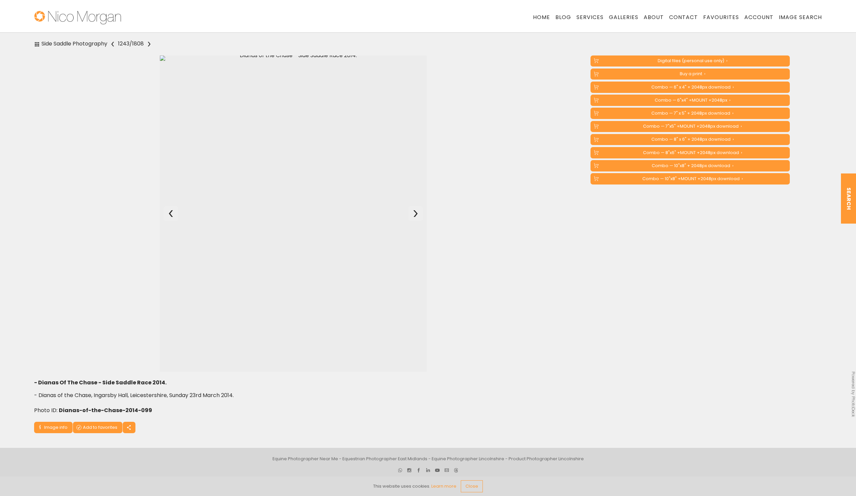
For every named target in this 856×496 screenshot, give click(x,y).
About (654, 17)
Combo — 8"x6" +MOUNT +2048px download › (692, 152)
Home (541, 17)
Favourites (721, 17)
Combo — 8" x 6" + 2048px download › (692, 139)
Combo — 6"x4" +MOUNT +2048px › (693, 100)
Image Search (800, 17)
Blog (563, 17)
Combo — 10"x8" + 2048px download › (693, 165)
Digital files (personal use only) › (693, 61)
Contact (683, 17)
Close (471, 486)
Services (590, 17)
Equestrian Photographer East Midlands (384, 459)
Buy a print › (693, 74)
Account (758, 17)
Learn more (443, 486)
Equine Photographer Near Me (305, 459)
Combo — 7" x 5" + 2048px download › (692, 113)
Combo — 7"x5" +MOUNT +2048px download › (692, 126)
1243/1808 (131, 44)
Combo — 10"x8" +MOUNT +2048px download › (692, 178)
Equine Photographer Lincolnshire (468, 459)
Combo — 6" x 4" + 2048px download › (692, 87)
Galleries (623, 17)
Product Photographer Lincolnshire (546, 459)
